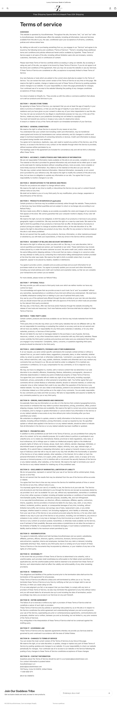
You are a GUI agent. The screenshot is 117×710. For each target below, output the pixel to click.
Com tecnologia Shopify (28, 703)
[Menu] (2, 8)
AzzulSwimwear (15, 703)
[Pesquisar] (7, 8)
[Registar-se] (109, 693)
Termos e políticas (58, 703)
